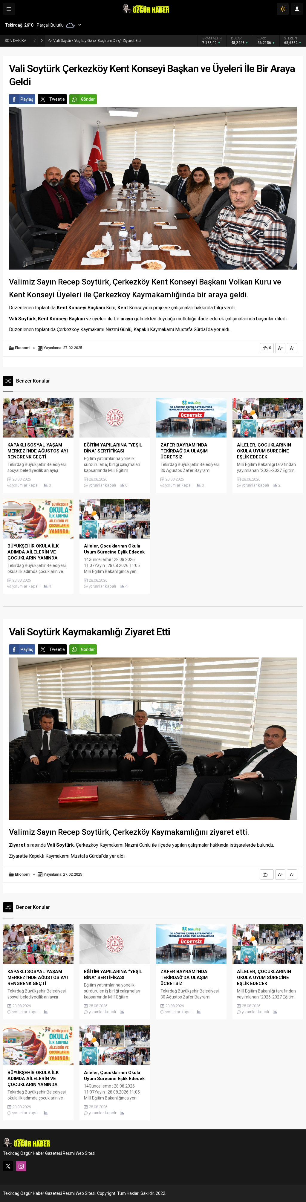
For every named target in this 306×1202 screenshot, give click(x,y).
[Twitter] (8, 1166)
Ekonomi (22, 347)
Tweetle (57, 99)
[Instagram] (21, 1166)
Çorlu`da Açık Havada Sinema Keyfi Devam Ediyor (95, 40)
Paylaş (27, 99)
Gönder (88, 99)
